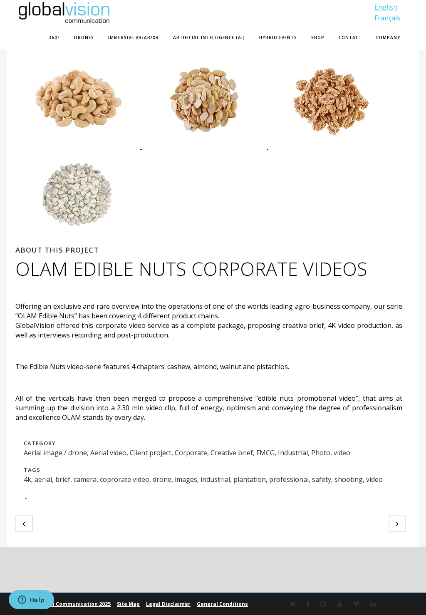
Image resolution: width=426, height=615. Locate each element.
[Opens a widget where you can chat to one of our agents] (31, 600)
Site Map (128, 604)
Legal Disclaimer (168, 604)
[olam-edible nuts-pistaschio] (77, 240)
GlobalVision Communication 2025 (66, 604)
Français (387, 17)
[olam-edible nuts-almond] (205, 146)
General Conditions (222, 604)
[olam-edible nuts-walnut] (330, 146)
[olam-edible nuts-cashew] (78, 146)
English (385, 7)
